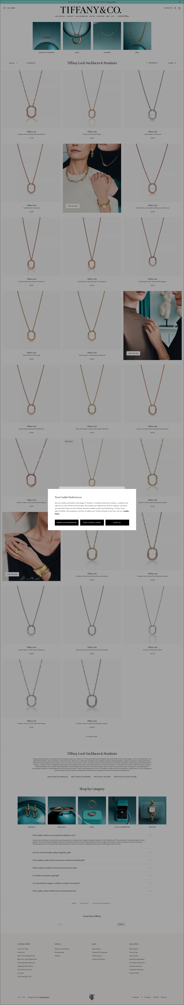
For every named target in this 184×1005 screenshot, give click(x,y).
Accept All (117, 522)
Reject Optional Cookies (92, 522)
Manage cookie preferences (67, 522)
